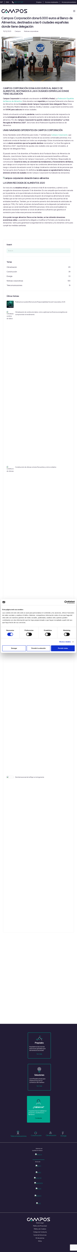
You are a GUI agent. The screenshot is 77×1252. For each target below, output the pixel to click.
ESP (1, 2)
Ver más (39, 1054)
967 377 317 (18, 2)
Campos (18, 31)
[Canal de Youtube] (36, 1245)
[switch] (29, 634)
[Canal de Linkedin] (30, 1245)
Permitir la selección (38, 648)
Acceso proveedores (69, 2)
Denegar (14, 648)
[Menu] (74, 11)
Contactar (38, 1118)
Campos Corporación (59, 135)
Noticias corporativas (31, 31)
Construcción (12, 272)
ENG (7, 2)
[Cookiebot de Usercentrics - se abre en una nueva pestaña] (66, 602)
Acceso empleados (51, 2)
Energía (9, 276)
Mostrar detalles (65, 642)
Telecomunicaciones (14, 285)
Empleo (39, 2)
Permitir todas (63, 648)
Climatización (12, 267)
